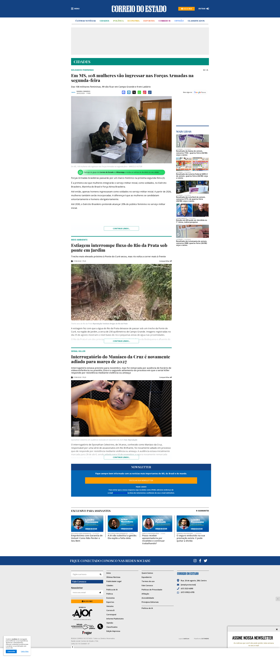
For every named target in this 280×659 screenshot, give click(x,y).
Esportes (149, 20)
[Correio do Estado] (193, 573)
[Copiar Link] (150, 92)
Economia (133, 20)
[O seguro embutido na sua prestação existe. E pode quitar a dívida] (193, 523)
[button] (165, 261)
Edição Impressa (113, 631)
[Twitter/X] (134, 92)
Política (118, 20)
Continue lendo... (121, 228)
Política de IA (112, 590)
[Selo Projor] (87, 629)
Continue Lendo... (121, 341)
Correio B (164, 20)
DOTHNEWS (205, 639)
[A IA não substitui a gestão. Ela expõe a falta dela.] (123, 523)
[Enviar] (100, 592)
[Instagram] (144, 92)
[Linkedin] (129, 92)
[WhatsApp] (139, 92)
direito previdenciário (153, 533)
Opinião (179, 20)
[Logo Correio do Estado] (139, 9)
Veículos (110, 606)
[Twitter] (205, 560)
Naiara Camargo (83, 91)
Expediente (147, 577)
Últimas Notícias (85, 20)
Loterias (183, 172)
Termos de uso (148, 581)
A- (207, 70)
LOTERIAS (183, 149)
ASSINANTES (203, 511)
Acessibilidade (148, 598)
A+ (204, 70)
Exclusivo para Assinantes (85, 533)
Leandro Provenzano (189, 533)
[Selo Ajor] (87, 613)
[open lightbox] (121, 129)
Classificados (196, 20)
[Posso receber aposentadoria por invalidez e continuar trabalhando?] (157, 523)
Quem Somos (147, 573)
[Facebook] (123, 92)
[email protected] (120, 493)
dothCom (186, 639)
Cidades (104, 20)
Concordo (11, 651)
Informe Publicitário (115, 619)
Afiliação (145, 594)
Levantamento (185, 218)
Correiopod (111, 615)
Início (108, 573)
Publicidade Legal (113, 581)
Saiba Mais (25, 651)
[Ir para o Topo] (278, 599)
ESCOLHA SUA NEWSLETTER (141, 480)
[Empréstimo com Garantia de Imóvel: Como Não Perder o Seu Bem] (87, 523)
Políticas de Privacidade (152, 590)
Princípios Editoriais (150, 602)
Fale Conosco (147, 585)
